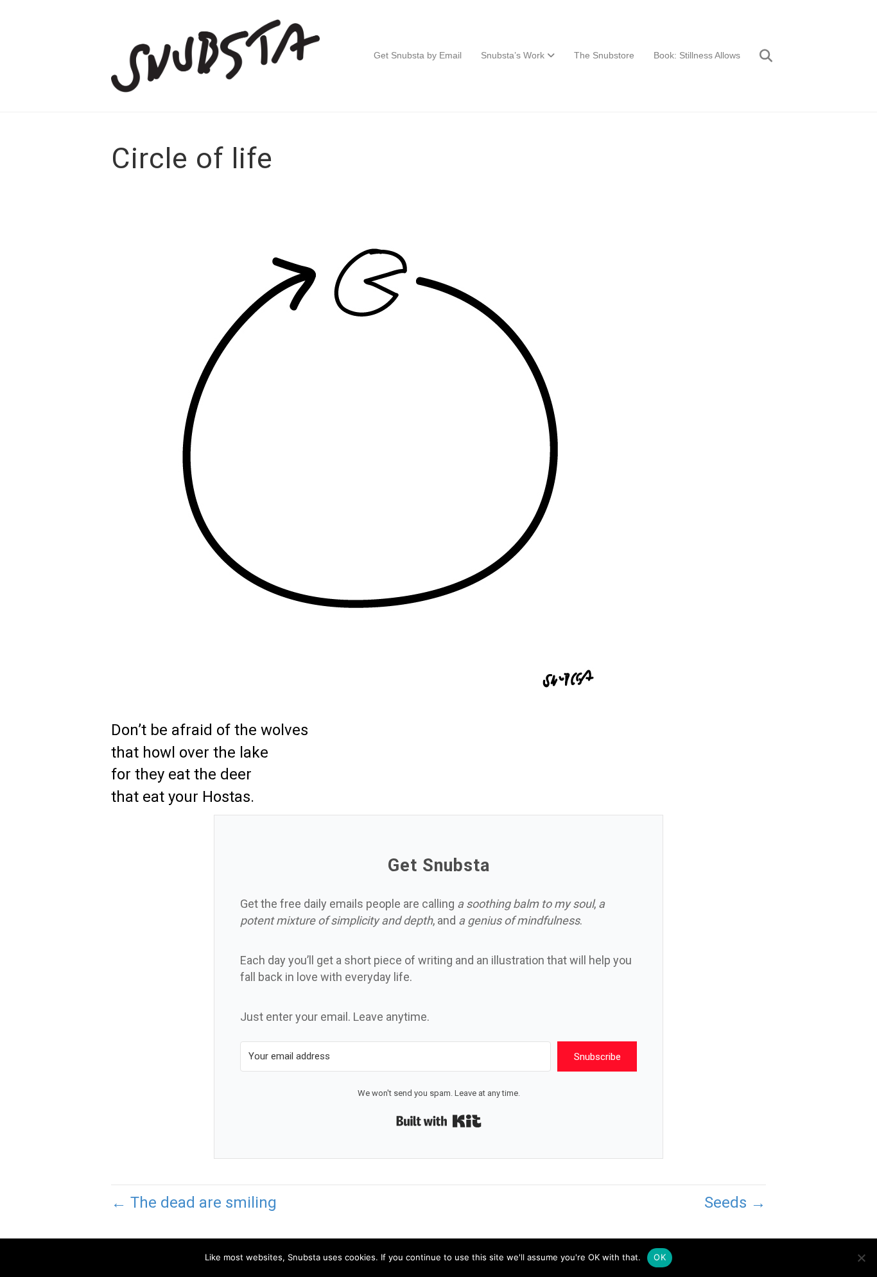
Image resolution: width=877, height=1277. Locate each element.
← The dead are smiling (194, 1203)
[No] (861, 1257)
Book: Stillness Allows (697, 55)
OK (660, 1257)
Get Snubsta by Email (418, 55)
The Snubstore (604, 55)
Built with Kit (439, 1121)
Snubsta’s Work (512, 55)
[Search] (758, 56)
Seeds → (735, 1203)
